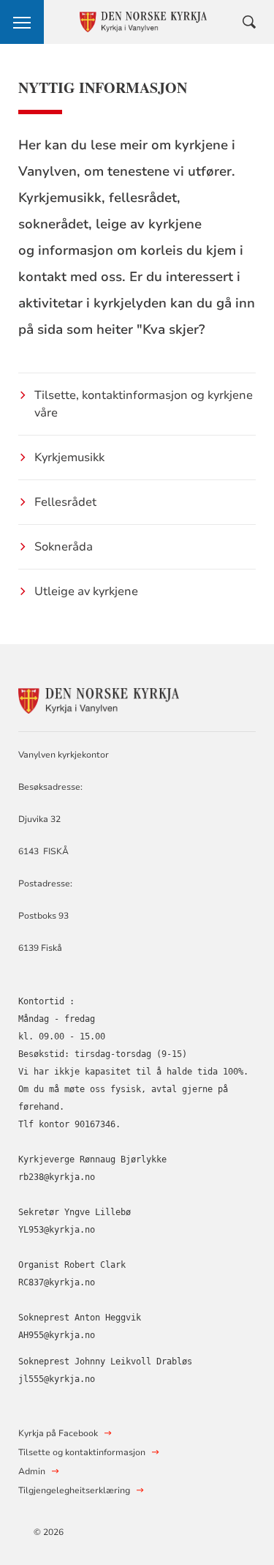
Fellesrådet (65, 502)
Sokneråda (63, 547)
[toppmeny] (22, 22)
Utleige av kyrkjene (86, 591)
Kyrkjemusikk (69, 457)
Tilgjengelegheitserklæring (74, 1490)
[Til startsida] (98, 698)
